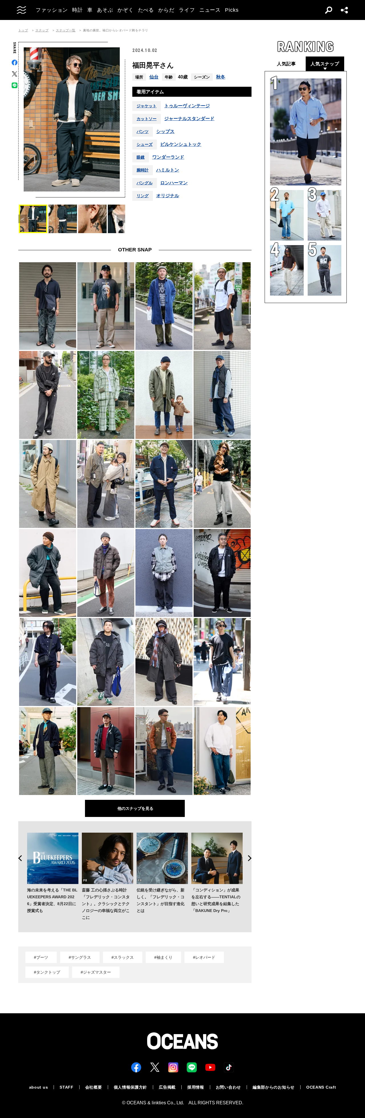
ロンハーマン (174, 183)
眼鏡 (141, 157)
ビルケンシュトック (180, 144)
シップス (165, 131)
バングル (145, 183)
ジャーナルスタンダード (189, 118)
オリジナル (167, 195)
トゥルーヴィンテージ (187, 106)
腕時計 (143, 170)
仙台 (154, 76)
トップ (23, 30)
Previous (18, 858)
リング (143, 195)
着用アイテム (150, 91)
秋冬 (220, 76)
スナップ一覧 (66, 30)
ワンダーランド (168, 157)
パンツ (143, 131)
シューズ (145, 144)
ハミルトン (167, 170)
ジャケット (147, 106)
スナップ (41, 30)
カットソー (147, 118)
